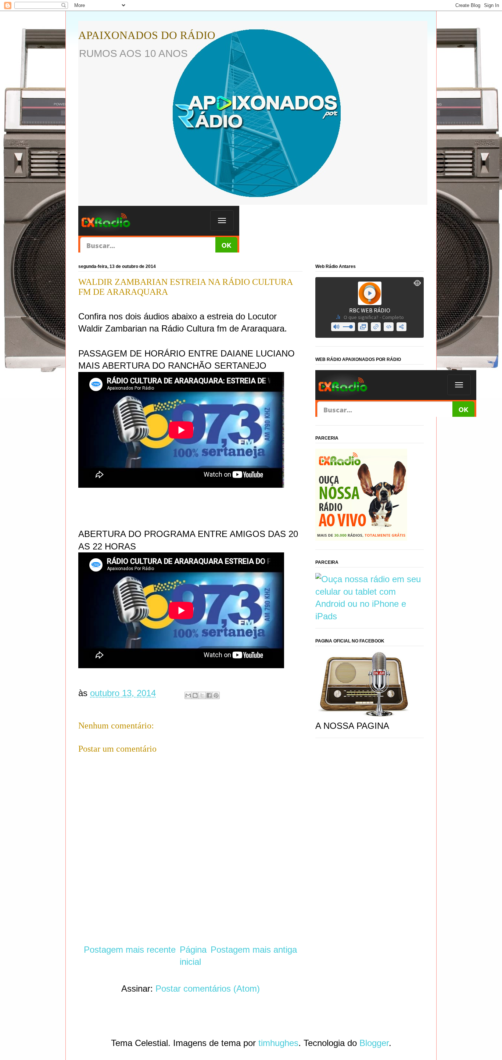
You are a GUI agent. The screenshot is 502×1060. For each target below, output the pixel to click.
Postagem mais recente (130, 950)
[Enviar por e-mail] (188, 695)
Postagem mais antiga (254, 950)
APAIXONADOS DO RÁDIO (146, 35)
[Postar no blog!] (195, 695)
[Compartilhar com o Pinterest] (216, 695)
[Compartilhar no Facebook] (209, 695)
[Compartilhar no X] (202, 695)
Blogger (374, 1043)
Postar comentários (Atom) (207, 988)
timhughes (278, 1043)
